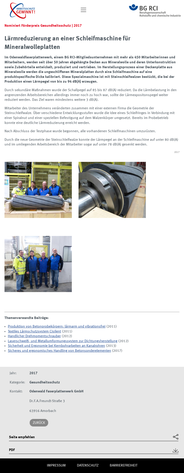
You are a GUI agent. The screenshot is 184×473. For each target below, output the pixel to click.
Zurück (39, 423)
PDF (12, 450)
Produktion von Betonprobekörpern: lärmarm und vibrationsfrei (56, 326)
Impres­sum (56, 465)
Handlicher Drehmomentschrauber (34, 336)
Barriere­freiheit (123, 465)
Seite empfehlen (22, 437)
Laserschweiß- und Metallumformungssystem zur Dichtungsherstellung (62, 341)
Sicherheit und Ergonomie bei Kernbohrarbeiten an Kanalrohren (56, 346)
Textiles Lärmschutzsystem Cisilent (34, 331)
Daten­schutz (88, 465)
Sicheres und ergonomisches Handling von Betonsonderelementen (59, 351)
